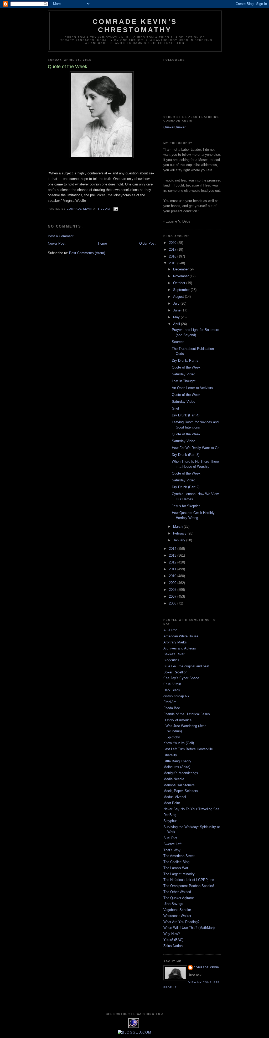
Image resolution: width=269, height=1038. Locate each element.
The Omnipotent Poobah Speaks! (188, 886)
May (177, 317)
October (179, 283)
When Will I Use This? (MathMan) (189, 928)
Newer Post (56, 243)
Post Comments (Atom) (87, 253)
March (178, 526)
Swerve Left (172, 844)
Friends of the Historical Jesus (186, 714)
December (181, 269)
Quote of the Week (186, 367)
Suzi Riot (170, 838)
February (180, 533)
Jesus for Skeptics (186, 506)
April (177, 324)
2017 (173, 249)
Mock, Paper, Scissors (180, 791)
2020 (173, 243)
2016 (173, 256)
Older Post (147, 243)
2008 (173, 590)
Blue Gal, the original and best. (186, 666)
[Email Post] (115, 208)
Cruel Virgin (172, 684)
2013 (173, 555)
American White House (180, 636)
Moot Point (171, 803)
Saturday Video (183, 374)
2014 (173, 549)
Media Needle (173, 779)
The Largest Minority (179, 874)
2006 (173, 603)
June (177, 310)
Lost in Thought (183, 381)
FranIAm (170, 702)
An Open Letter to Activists (192, 388)
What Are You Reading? (181, 922)
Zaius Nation (173, 946)
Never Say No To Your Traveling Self (191, 809)
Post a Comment (61, 236)
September (182, 290)
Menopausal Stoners (179, 785)
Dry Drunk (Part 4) (185, 415)
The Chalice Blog (176, 862)
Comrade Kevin (206, 967)
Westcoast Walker (177, 916)
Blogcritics (171, 660)
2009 (173, 583)
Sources (178, 342)
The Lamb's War (175, 868)
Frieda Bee (171, 708)
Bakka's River (173, 654)
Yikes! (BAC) (173, 940)
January (179, 540)
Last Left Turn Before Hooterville (188, 749)
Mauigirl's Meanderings (180, 773)
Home (102, 243)
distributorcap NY (176, 696)
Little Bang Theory (177, 761)
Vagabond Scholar (177, 910)
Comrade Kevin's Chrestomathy (134, 26)
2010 (173, 576)
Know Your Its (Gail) (178, 743)
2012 (173, 562)
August (179, 297)
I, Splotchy (171, 737)
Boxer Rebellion (175, 672)
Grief (175, 408)
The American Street (179, 856)
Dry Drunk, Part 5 (185, 360)
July (176, 303)
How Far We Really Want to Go (195, 448)
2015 (173, 263)
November (181, 276)
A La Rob (170, 630)
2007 (173, 596)
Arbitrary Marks (175, 642)
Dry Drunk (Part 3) (185, 455)
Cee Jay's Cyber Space (181, 678)
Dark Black (171, 690)
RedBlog (169, 815)
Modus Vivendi (174, 797)
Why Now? (171, 934)
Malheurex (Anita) (176, 767)
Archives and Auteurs (179, 648)
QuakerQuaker (174, 127)
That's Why (171, 850)
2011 (173, 569)
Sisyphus (170, 821)
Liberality (170, 755)
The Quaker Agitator (178, 898)
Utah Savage (173, 904)
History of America (177, 720)
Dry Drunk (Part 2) (185, 487)
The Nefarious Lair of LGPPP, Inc (188, 880)
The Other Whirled (177, 892)
